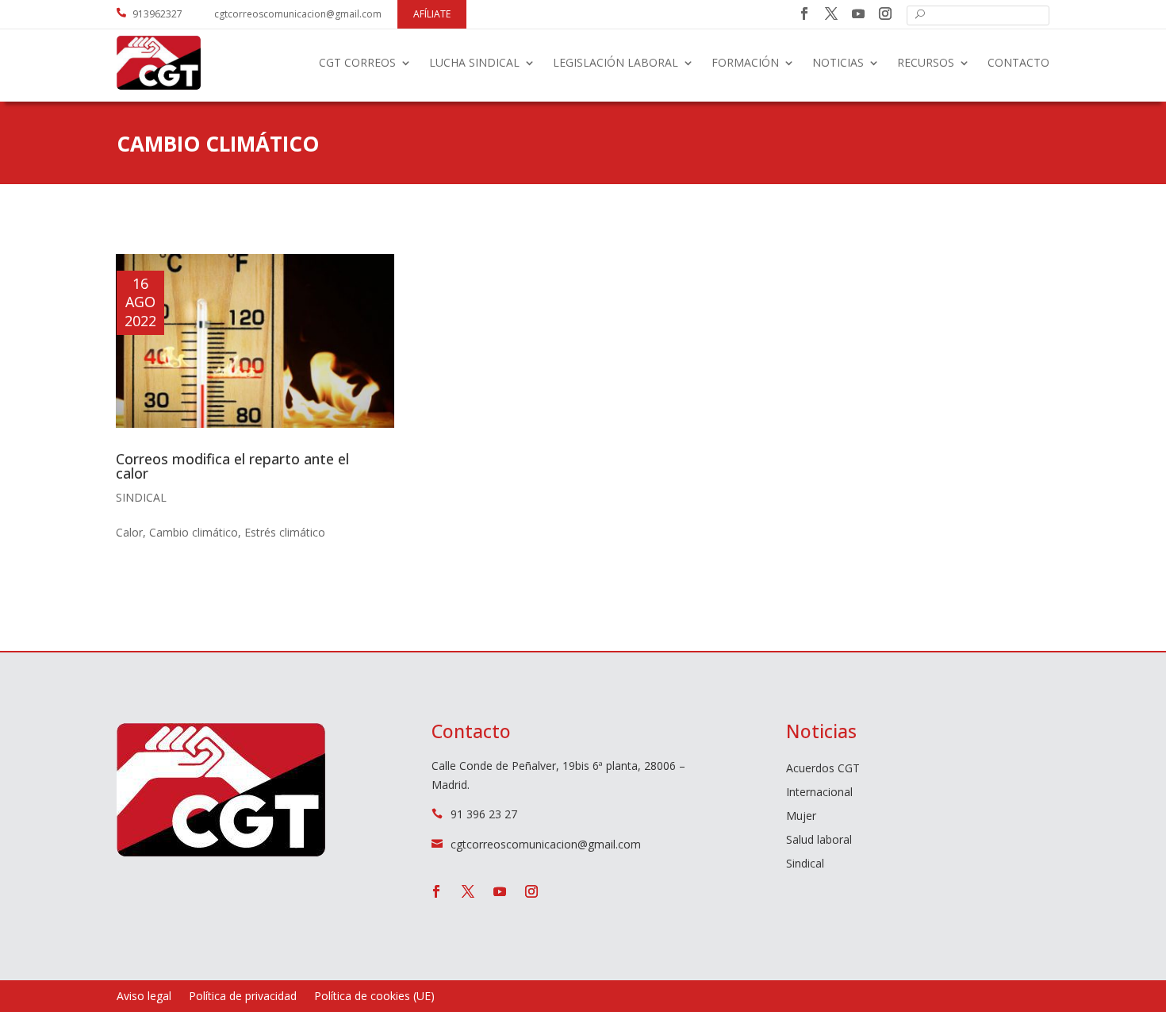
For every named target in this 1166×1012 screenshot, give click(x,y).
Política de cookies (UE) (374, 997)
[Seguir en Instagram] (885, 13)
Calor (129, 532)
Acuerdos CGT (823, 769)
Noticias (838, 62)
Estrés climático (284, 532)
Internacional (819, 793)
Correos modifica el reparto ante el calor (232, 466)
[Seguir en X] (831, 13)
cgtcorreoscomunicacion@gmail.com (298, 14)
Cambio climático (193, 532)
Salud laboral (819, 840)
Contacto (1018, 62)
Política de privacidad (243, 997)
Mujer (801, 816)
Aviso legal (144, 997)
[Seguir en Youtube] (858, 13)
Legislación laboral (615, 62)
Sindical (141, 497)
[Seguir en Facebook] (804, 13)
